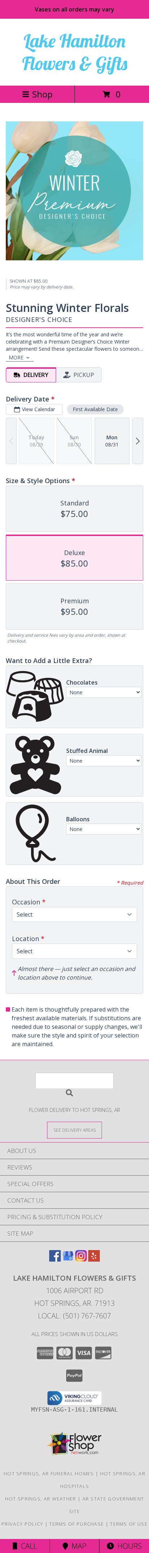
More (16, 357)
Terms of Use (129, 1524)
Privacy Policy (22, 1524)
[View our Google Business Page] (68, 1259)
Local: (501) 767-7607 (74, 1316)
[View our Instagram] (81, 1259)
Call (27, 1546)
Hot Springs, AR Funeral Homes (49, 1473)
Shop (42, 94)
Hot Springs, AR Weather (40, 1498)
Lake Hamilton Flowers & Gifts (74, 52)
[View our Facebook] (55, 1259)
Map (77, 1546)
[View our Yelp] (94, 1259)
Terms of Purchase (76, 1524)
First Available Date (95, 409)
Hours (128, 1546)
